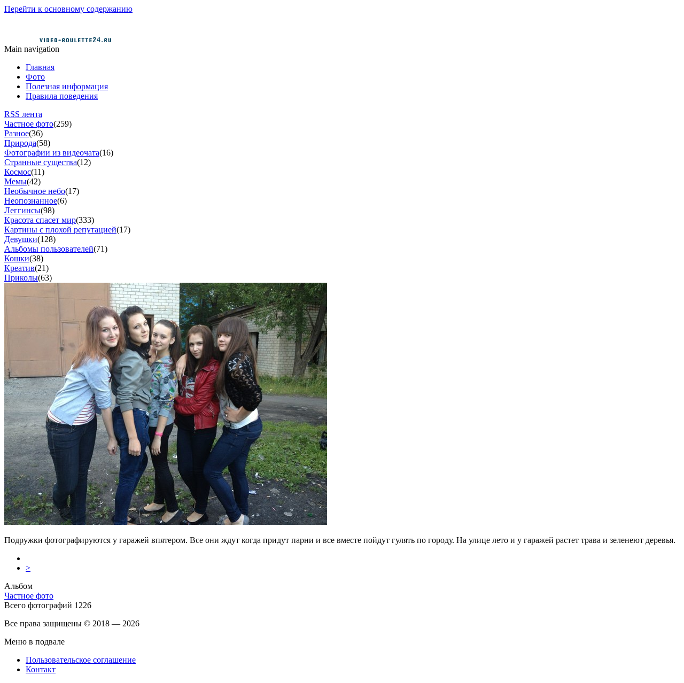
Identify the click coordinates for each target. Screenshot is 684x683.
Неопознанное (30, 200)
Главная (40, 67)
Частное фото (28, 123)
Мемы (15, 181)
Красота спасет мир (40, 219)
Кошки (16, 258)
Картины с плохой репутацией (60, 229)
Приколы (21, 277)
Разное (16, 133)
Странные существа (40, 162)
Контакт (41, 669)
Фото (35, 76)
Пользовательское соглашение (81, 659)
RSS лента (23, 114)
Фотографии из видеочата (51, 152)
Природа (20, 143)
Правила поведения (62, 95)
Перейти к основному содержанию (68, 8)
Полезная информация (67, 86)
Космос (17, 171)
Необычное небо (34, 191)
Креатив (19, 268)
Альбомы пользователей (49, 248)
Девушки (20, 239)
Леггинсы (22, 210)
